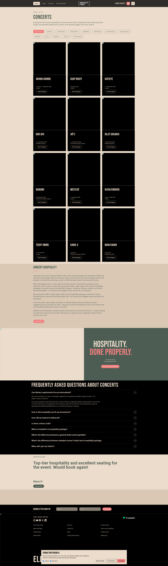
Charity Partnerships (73, 535)
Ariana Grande (124, 31)
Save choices (111, 561)
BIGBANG (86, 31)
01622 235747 (120, 3)
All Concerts (38, 31)
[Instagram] (34, 520)
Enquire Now (38, 321)
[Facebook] (40, 520)
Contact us (70, 528)
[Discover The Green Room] (42, 354)
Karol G (66, 36)
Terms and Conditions (107, 528)
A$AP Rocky (97, 31)
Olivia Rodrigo (110, 31)
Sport (44, 3)
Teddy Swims (74, 31)
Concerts (50, 3)
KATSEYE (37, 36)
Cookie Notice (105, 532)
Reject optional (100, 561)
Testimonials (38, 486)
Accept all (121, 561)
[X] (43, 520)
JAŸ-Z (47, 36)
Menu (36, 3)
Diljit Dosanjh (78, 36)
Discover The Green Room (110, 366)
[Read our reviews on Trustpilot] (128, 517)
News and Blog (37, 528)
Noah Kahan (61, 31)
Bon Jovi (50, 31)
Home (35, 12)
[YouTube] (37, 520)
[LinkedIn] (45, 520)
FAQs (68, 532)
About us (69, 525)
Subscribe (107, 509)
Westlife (56, 36)
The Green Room (61, 3)
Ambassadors (37, 532)
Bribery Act (104, 535)
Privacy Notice (105, 525)
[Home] (84, 3)
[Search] (133, 3)
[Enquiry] (128, 3)
